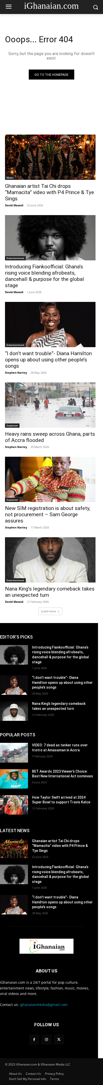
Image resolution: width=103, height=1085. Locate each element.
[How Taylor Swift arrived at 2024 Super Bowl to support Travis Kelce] (14, 805)
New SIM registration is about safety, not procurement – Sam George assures (47, 514)
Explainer (12, 425)
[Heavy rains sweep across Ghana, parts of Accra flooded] (50, 405)
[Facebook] (34, 1039)
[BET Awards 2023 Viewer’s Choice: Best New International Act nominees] (14, 779)
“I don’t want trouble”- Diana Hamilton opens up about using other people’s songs (48, 359)
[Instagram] (46, 1039)
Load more (48, 611)
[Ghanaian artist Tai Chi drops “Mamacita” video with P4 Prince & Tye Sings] (50, 157)
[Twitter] (59, 1039)
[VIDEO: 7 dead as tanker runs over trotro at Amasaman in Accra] (14, 752)
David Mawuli (14, 205)
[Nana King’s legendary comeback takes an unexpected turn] (50, 560)
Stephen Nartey (16, 372)
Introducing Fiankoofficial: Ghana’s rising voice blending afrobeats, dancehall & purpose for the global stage (44, 276)
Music (10, 177)
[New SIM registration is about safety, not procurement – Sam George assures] (50, 479)
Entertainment (15, 258)
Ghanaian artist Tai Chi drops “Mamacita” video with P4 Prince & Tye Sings (49, 192)
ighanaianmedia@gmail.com (44, 1004)
